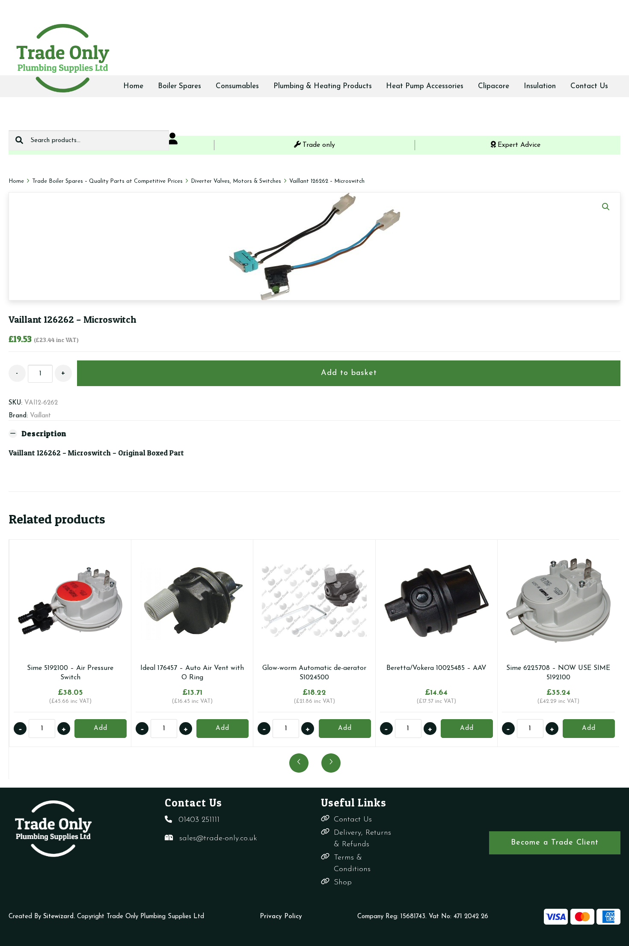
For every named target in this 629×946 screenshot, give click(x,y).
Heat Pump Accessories (424, 86)
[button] (606, 206)
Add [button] (100, 728)
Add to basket (349, 373)
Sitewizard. (59, 916)
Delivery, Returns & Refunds (362, 838)
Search (19, 140)
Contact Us (589, 86)
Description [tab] (43, 433)
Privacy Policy (281, 916)
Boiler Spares (179, 86)
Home (133, 86)
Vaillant (40, 416)
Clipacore (493, 86)
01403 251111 (199, 820)
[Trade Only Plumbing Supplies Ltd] (62, 57)
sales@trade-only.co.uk (218, 838)
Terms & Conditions (352, 863)
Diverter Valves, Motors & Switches (236, 181)
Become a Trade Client (555, 843)
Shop (343, 883)
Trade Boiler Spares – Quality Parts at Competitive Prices (107, 181)
